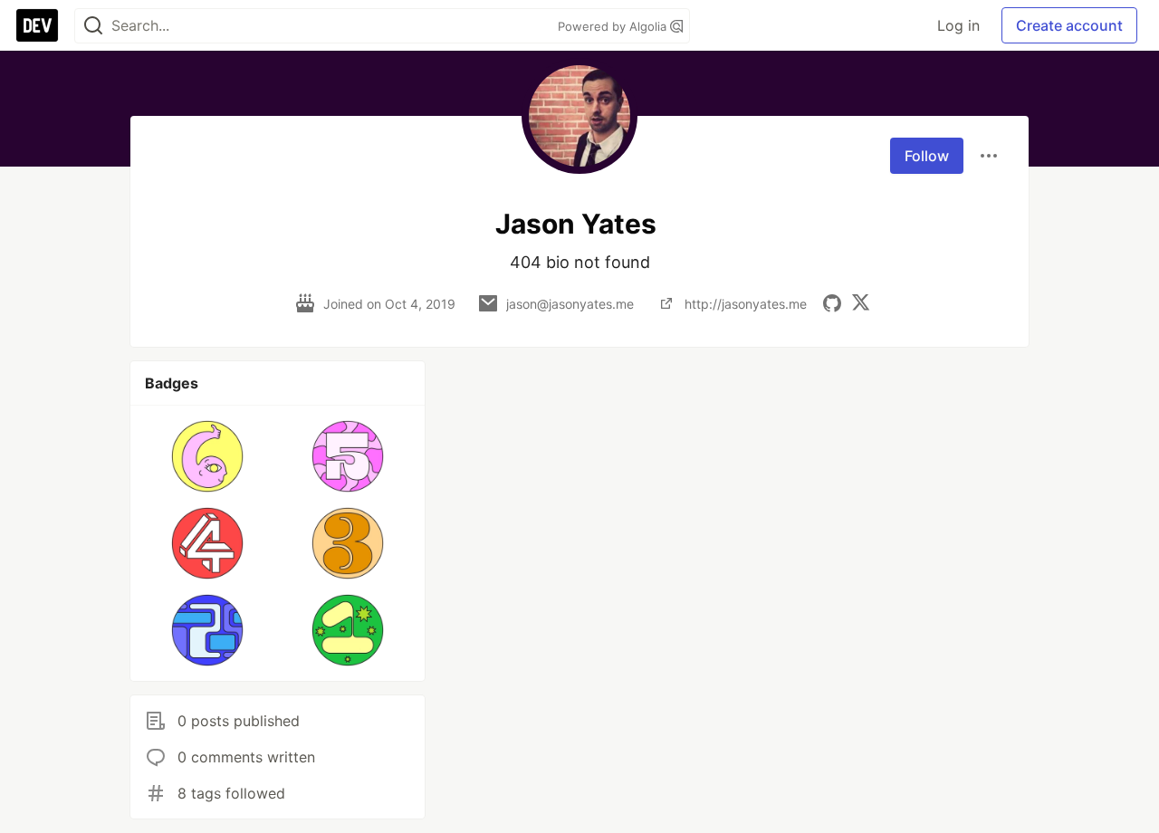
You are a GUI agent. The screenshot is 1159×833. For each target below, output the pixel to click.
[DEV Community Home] (37, 25)
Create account (1069, 25)
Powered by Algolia (614, 26)
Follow (927, 156)
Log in (958, 25)
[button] (208, 456)
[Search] (93, 26)
